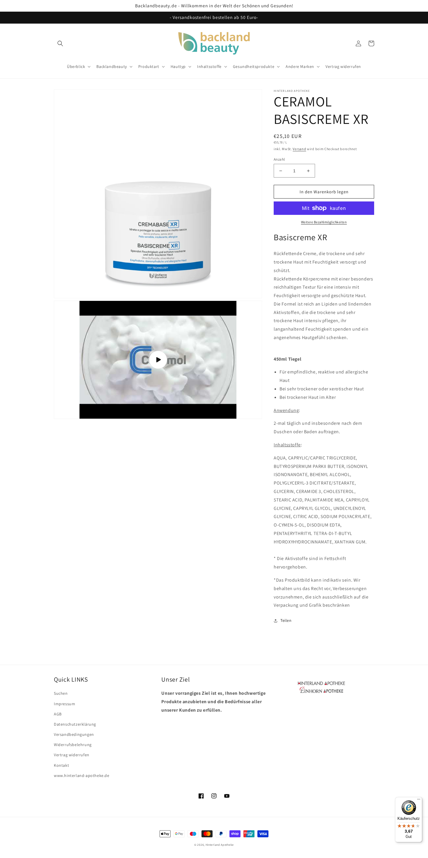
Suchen (61, 693)
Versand (299, 149)
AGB (58, 714)
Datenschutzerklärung (75, 724)
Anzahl (279, 159)
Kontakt (61, 765)
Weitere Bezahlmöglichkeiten (324, 222)
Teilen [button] (286, 620)
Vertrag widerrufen (71, 754)
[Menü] (418, 800)
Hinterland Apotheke (220, 845)
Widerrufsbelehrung (73, 744)
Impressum (64, 703)
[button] (60, 43)
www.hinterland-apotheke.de (81, 775)
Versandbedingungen (74, 734)
